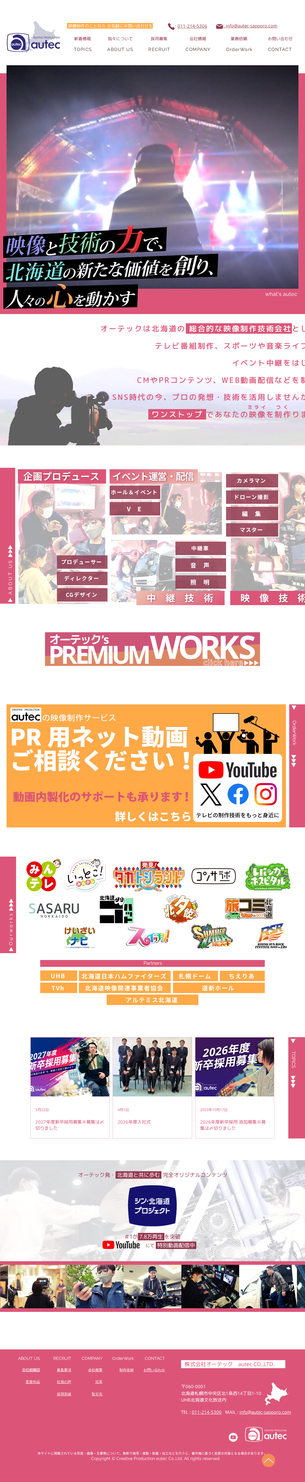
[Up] (268, 1460)
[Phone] (171, 26)
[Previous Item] (10, 1286)
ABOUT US (29, 1358)
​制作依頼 (126, 1370)
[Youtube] (233, 1437)
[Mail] (219, 26)
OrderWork (123, 1358)
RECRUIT (62, 1358)
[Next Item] (294, 1286)
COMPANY (92, 1358)
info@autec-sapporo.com (265, 1412)
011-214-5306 (192, 26)
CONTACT (155, 1358)
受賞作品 (33, 1382)
